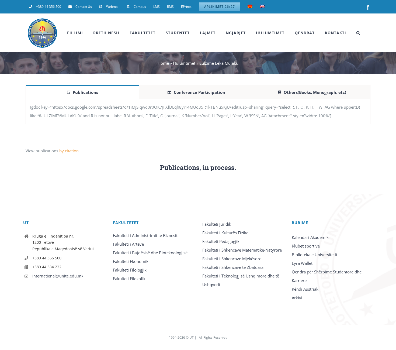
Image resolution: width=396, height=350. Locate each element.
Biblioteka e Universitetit (314, 254)
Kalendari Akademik (310, 237)
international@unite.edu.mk (57, 276)
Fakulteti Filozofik (129, 278)
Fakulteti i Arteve (128, 244)
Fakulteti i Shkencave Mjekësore (231, 258)
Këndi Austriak (305, 289)
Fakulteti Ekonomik (130, 261)
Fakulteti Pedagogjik (220, 241)
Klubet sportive (306, 246)
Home (163, 63)
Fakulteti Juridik (216, 224)
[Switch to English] (262, 6)
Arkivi (297, 297)
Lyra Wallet (302, 263)
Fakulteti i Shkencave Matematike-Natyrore (242, 250)
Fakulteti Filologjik (130, 270)
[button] (358, 33)
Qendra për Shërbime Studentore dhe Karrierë (327, 276)
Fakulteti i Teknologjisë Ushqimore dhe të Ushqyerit (240, 280)
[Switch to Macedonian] (250, 6)
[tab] (82, 92)
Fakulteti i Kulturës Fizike (225, 232)
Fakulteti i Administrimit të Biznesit (145, 235)
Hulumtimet (184, 63)
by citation (69, 150)
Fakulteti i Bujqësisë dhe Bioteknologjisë (150, 252)
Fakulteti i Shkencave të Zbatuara (232, 267)
